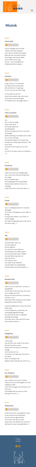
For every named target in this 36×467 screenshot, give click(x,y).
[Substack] (19, 446)
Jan (6, 235)
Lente (7, 200)
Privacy (18, 439)
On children (9, 373)
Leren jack (9, 41)
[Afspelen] (7, 45)
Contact (18, 441)
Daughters (9, 334)
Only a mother (11, 113)
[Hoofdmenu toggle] (32, 10)
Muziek (7, 38)
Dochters (8, 165)
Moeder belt (10, 279)
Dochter (8, 76)
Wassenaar (9, 406)
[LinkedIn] (17, 446)
